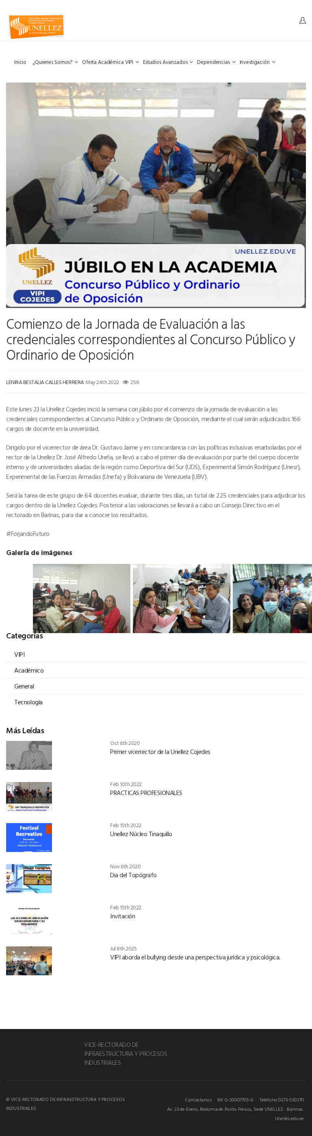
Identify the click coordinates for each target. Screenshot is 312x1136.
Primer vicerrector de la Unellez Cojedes (160, 751)
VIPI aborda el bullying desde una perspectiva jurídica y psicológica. (195, 957)
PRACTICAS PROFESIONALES (146, 792)
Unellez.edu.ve (289, 1118)
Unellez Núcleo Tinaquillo (141, 834)
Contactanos (198, 1099)
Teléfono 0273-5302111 (282, 1099)
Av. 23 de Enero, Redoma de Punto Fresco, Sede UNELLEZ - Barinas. (235, 1108)
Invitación (122, 916)
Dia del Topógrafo (133, 875)
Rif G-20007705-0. (235, 1099)
